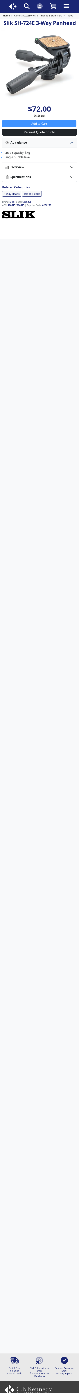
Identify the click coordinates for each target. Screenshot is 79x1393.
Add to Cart (39, 124)
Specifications (20, 177)
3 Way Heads (12, 194)
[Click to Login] (39, 6)
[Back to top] (74, 1388)
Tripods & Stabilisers (51, 15)
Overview (16, 167)
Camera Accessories (25, 15)
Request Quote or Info (39, 132)
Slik (12, 201)
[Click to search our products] (26, 6)
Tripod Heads (32, 194)
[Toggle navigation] (66, 9)
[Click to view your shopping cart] (53, 6)
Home (6, 15)
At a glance (18, 142)
